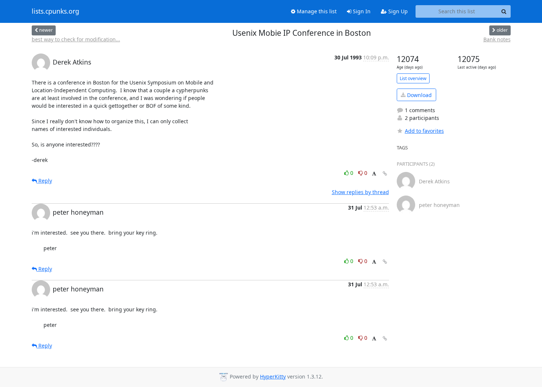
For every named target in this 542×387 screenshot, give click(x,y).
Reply (44, 180)
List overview (413, 78)
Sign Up (397, 11)
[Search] (504, 11)
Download (419, 95)
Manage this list (316, 11)
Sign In (361, 11)
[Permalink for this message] (385, 174)
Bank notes (497, 39)
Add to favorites (424, 130)
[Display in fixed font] (374, 174)
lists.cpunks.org (55, 11)
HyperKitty (273, 376)
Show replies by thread (360, 192)
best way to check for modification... (76, 39)
